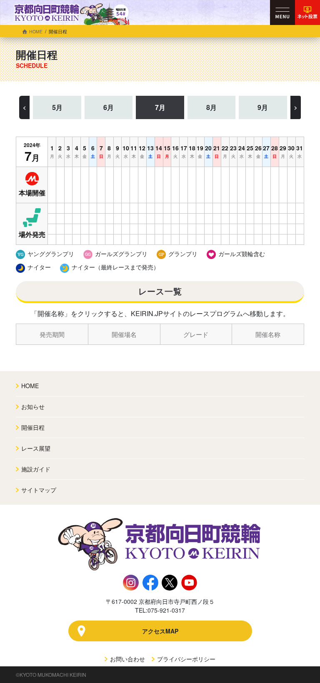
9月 (263, 107)
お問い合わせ (126, 659)
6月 (108, 107)
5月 (57, 107)
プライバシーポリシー (185, 659)
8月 (211, 107)
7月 (160, 107)
